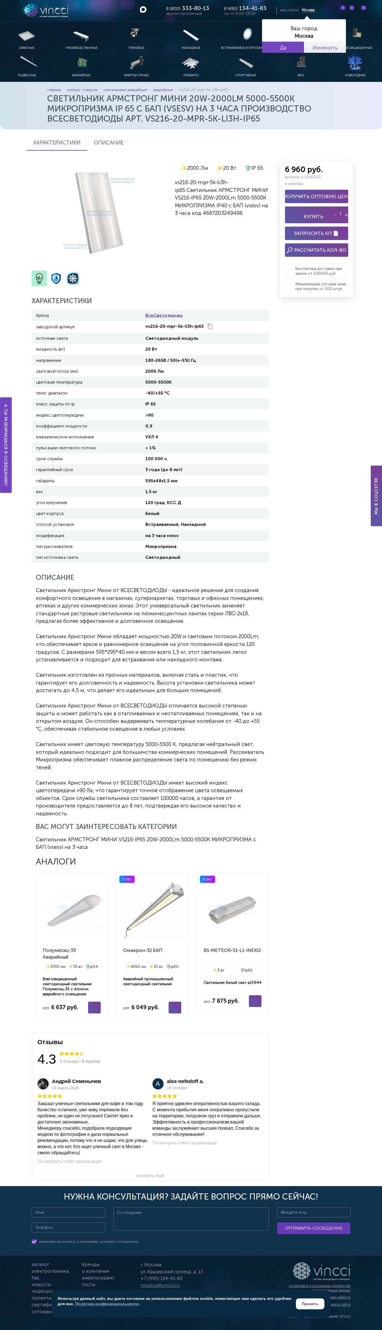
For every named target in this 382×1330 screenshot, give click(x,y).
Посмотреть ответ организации (69, 1161)
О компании (95, 1271)
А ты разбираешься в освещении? (6, 445)
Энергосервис (98, 1278)
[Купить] (94, 1007)
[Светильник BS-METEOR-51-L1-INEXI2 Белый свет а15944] (232, 943)
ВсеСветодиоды (164, 315)
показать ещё (150, 1175)
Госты (88, 1284)
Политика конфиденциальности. (107, 1304)
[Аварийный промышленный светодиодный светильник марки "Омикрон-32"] (152, 946)
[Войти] (373, 10)
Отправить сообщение (314, 1228)
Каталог (40, 1264)
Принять (310, 1304)
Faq (35, 1278)
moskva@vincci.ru (160, 1285)
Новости (41, 1284)
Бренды (91, 1264)
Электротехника (50, 1271)
